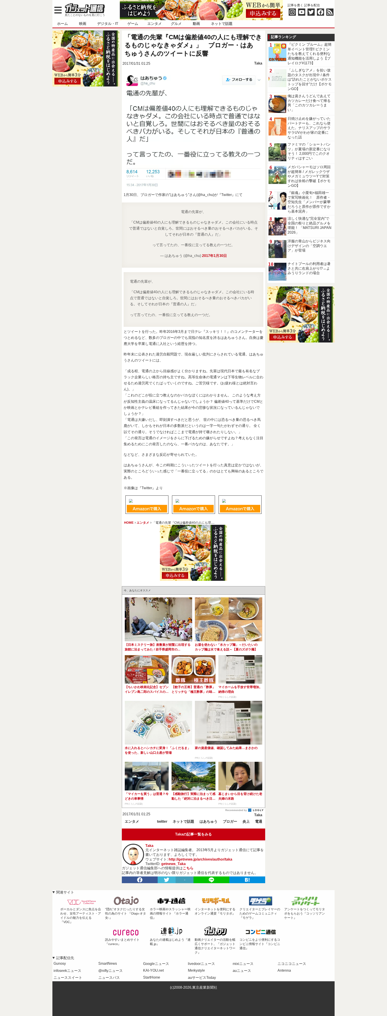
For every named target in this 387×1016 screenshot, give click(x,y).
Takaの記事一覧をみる (193, 834)
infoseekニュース (67, 971)
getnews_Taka (173, 864)
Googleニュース (156, 964)
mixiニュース (243, 964)
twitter (162, 821)
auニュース (242, 971)
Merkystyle (196, 970)
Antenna (284, 970)
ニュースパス (109, 977)
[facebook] (140, 879)
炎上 (246, 821)
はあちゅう (208, 821)
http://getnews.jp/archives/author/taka (200, 859)
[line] (211, 879)
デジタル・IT (107, 24)
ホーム (62, 24)
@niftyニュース (110, 971)
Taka (258, 63)
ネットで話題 (221, 24)
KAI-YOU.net (153, 970)
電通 (258, 821)
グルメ (176, 24)
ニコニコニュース (291, 964)
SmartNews (107, 963)
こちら (188, 868)
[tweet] (167, 879)
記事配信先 (65, 958)
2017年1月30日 (214, 256)
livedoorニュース (201, 964)
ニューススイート (68, 977)
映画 (82, 24)
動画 (196, 24)
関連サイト (65, 892)
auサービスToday (202, 977)
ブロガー (230, 821)
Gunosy (60, 963)
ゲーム (132, 24)
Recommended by (236, 810)
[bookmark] (247, 879)
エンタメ (154, 24)
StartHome (151, 977)
